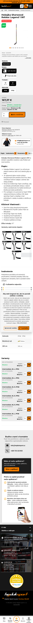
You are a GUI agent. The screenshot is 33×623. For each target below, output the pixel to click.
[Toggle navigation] (22, 6)
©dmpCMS (16, 604)
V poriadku (24, 328)
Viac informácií (22, 323)
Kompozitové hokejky (13, 10)
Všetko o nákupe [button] (7, 530)
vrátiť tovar (10, 135)
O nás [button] (3, 527)
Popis (2, 153)
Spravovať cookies (11, 328)
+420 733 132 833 (17, 451)
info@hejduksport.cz (18, 445)
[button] (10, 48)
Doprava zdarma (7, 129)
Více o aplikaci (12, 469)
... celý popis (28, 58)
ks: (4, 113)
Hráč (5, 10)
